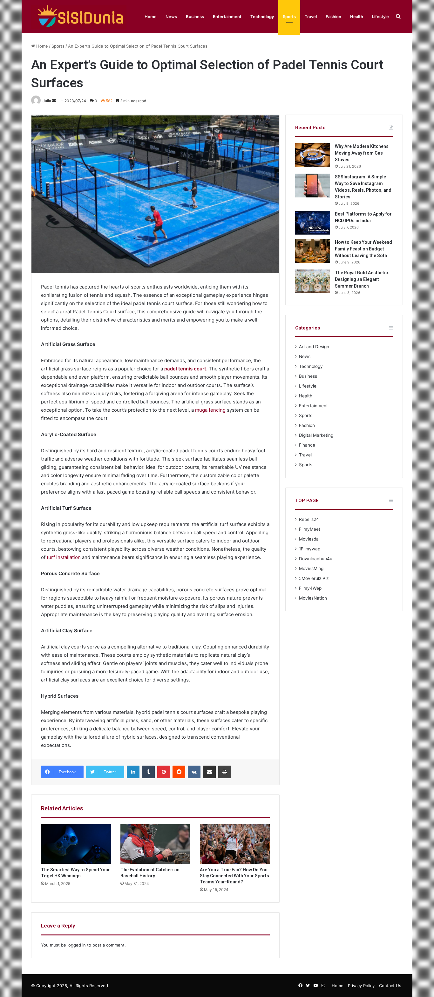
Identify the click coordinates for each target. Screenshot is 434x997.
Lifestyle (380, 16)
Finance (307, 445)
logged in (76, 944)
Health (356, 16)
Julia (47, 100)
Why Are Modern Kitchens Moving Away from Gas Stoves (362, 153)
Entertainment (227, 16)
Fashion (333, 16)
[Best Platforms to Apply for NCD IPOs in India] (312, 223)
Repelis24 (309, 519)
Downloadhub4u (315, 558)
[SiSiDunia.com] (78, 17)
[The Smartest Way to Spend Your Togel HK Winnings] (76, 844)
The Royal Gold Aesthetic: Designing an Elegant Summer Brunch (362, 279)
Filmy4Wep (310, 588)
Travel (311, 16)
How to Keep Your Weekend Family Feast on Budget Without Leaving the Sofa (363, 249)
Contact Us (390, 985)
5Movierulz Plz (314, 578)
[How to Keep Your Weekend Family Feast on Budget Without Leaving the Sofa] (312, 251)
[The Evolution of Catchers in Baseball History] (155, 844)
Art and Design (314, 346)
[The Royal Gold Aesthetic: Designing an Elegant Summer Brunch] (312, 281)
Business (195, 16)
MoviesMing (311, 568)
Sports (289, 16)
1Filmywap (309, 548)
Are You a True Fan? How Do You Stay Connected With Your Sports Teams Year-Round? (234, 875)
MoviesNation (313, 598)
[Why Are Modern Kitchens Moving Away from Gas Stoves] (312, 155)
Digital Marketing (316, 435)
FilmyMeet (309, 529)
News (171, 16)
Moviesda (309, 539)
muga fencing (210, 410)
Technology (262, 16)
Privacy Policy (361, 985)
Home (151, 16)
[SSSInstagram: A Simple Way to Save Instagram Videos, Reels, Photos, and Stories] (312, 185)
